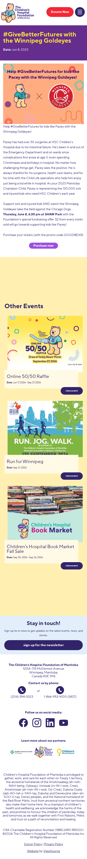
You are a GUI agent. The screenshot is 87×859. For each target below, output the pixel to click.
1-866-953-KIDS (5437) (60, 697)
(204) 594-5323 (22, 697)
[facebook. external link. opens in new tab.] (23, 723)
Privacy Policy (53, 844)
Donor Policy (33, 844)
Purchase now (43, 246)
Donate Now (60, 12)
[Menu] (80, 12)
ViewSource (51, 851)
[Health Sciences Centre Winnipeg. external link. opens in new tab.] (21, 752)
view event (72, 390)
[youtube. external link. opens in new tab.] (63, 723)
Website (33, 851)
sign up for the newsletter (43, 645)
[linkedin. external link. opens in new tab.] (50, 723)
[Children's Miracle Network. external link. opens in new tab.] (66, 752)
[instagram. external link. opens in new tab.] (37, 723)
